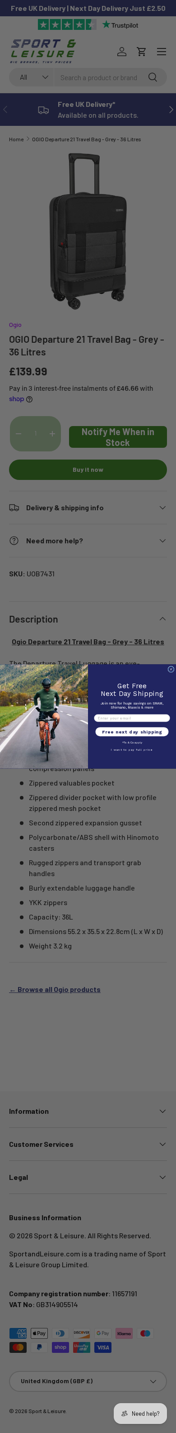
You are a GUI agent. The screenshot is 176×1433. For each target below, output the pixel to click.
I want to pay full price (132, 750)
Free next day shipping (132, 732)
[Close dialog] (171, 669)
